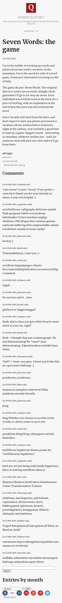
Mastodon (10, 597)
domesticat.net (31, 17)
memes (6, 157)
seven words (10, 161)
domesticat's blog (14, 165)
